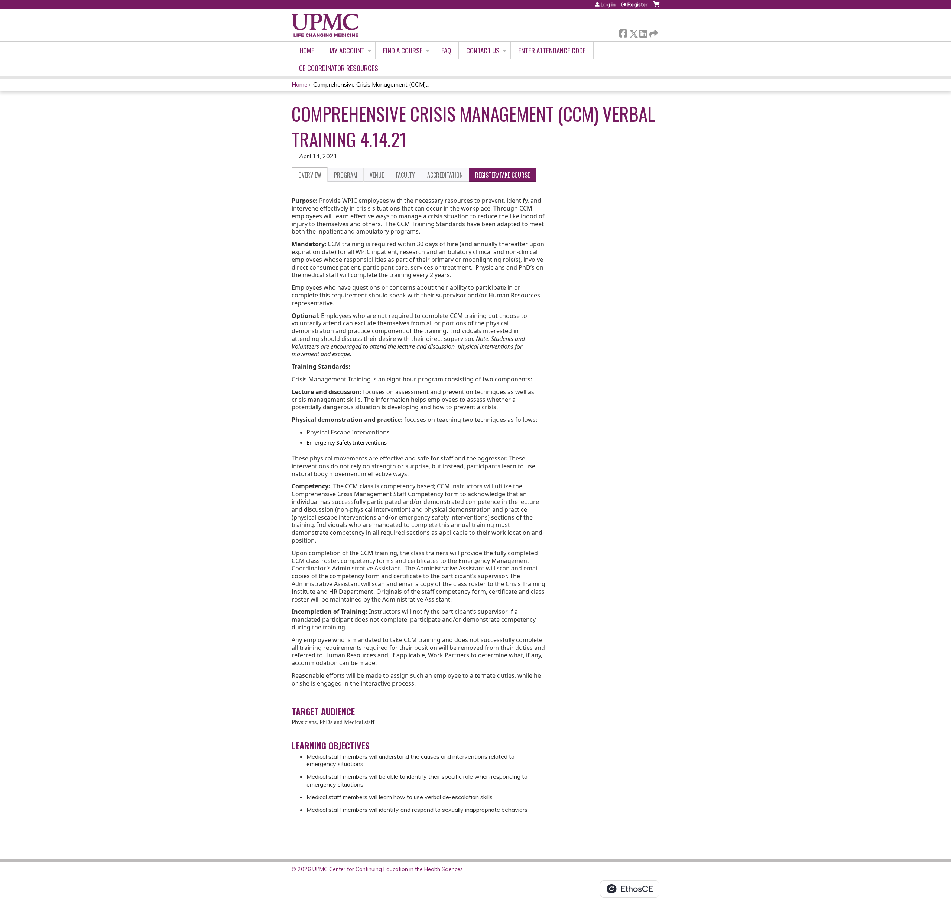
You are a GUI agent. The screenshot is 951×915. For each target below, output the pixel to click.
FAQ (446, 50)
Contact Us (483, 50)
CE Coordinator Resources (338, 67)
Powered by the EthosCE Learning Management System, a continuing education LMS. (629, 889)
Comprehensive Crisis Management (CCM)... (371, 84)
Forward (653, 32)
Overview (309, 174)
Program (345, 174)
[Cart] (656, 7)
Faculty (405, 174)
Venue (377, 174)
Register (637, 4)
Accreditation (445, 174)
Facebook (623, 32)
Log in (608, 4)
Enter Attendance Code (552, 50)
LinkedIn (643, 32)
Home (306, 50)
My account (347, 50)
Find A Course (403, 50)
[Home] (325, 25)
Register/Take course (502, 174)
